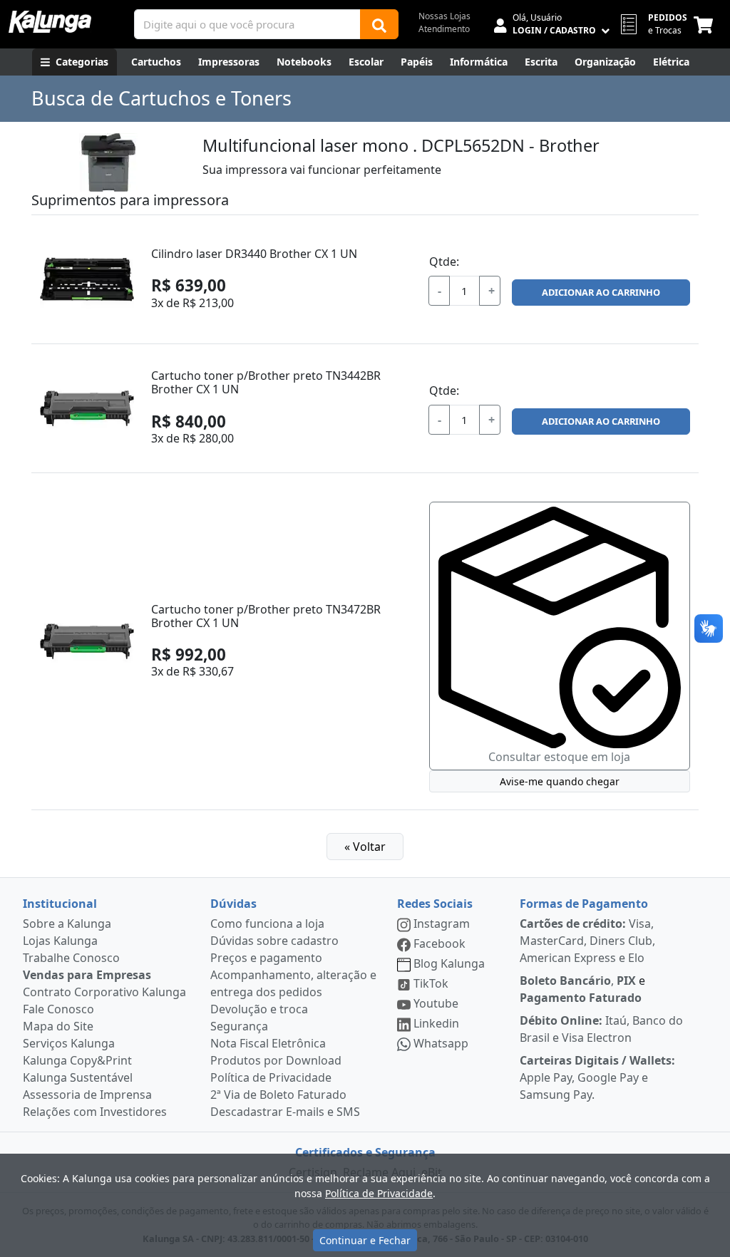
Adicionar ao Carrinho (601, 292)
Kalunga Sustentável (78, 1077)
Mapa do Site (58, 1026)
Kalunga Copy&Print (77, 1060)
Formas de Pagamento (584, 903)
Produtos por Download (275, 1060)
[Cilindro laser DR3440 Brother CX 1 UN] (87, 279)
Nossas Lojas (444, 16)
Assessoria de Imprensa (87, 1094)
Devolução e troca (259, 1009)
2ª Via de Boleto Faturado (278, 1094)
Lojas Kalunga (60, 940)
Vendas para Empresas (87, 975)
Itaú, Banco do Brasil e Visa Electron (601, 1029)
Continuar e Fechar (365, 1240)
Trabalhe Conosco (71, 958)
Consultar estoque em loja (559, 757)
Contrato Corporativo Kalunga (104, 992)
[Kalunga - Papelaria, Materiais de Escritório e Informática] (50, 22)
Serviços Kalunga (69, 1043)
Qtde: (444, 261)
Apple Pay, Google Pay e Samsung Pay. (597, 1077)
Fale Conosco (58, 1009)
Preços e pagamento (266, 958)
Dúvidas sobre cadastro (274, 940)
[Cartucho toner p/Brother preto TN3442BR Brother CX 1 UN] (87, 408)
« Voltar (365, 846)
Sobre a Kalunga (67, 923)
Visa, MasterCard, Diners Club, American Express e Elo (587, 941)
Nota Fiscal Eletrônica (268, 1043)
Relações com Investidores (95, 1111)
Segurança (239, 1026)
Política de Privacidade (270, 1077)
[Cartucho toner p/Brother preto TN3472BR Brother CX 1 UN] (87, 641)
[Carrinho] (706, 24)
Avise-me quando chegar (560, 781)
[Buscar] (379, 24)
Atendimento (444, 29)
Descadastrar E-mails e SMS (285, 1111)
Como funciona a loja (267, 923)
